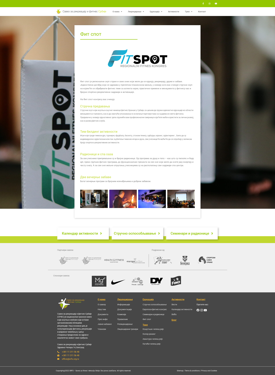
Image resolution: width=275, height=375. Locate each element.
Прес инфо (103, 319)
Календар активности (182, 309)
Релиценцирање (124, 324)
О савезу (102, 304)
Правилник (122, 319)
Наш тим (102, 309)
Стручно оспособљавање (155, 304)
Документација (124, 309)
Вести (174, 304)
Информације (123, 304)
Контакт (202, 11)
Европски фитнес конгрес (155, 309)
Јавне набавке (105, 324)
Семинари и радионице (153, 314)
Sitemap (180, 371)
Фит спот (147, 319)
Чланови (102, 329)
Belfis (174, 314)
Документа (103, 314)
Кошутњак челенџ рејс (153, 329)
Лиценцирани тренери (127, 329)
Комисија (121, 314)
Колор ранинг (149, 334)
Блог (174, 320)
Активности (173, 11)
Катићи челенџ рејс (152, 344)
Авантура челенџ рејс (153, 339)
